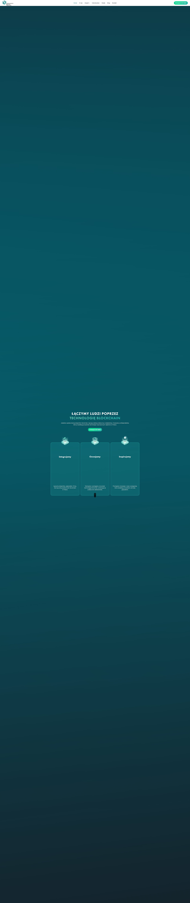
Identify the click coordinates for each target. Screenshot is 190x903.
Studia (103, 3)
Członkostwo (95, 3)
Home (75, 3)
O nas (80, 3)
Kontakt (114, 3)
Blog (108, 3)
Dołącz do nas (180, 3)
